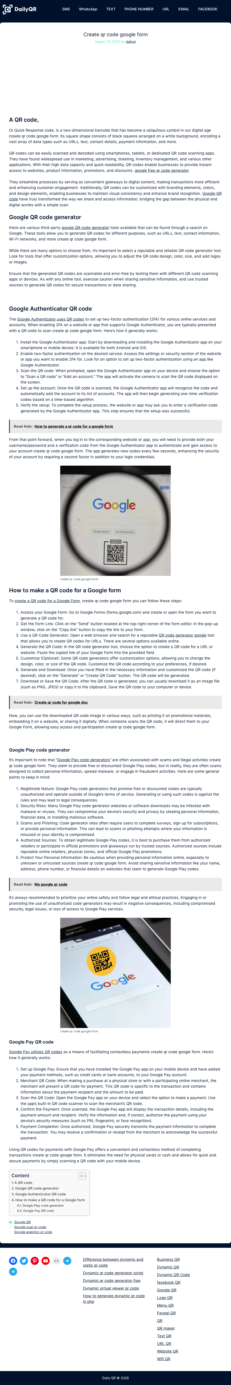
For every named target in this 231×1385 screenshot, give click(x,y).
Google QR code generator (37, 1188)
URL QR (164, 1343)
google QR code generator (85, 227)
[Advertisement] (115, 83)
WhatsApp (88, 9)
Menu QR (165, 1305)
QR (159, 1320)
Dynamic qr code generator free (112, 1280)
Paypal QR (166, 1313)
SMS (66, 9)
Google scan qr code (30, 1227)
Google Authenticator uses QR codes (50, 319)
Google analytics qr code (33, 1232)
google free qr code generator (162, 170)
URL (165, 9)
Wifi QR (163, 1359)
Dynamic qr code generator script (113, 1273)
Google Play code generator (43, 1205)
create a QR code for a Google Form (47, 601)
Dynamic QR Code (173, 1275)
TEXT (111, 9)
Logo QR (165, 1297)
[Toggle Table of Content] (80, 1176)
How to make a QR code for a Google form (50, 1200)
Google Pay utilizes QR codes (35, 1052)
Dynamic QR (168, 1267)
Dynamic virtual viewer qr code (111, 1288)
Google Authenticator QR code (40, 1194)
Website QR (167, 1351)
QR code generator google (182, 635)
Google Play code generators (83, 760)
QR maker (166, 1328)
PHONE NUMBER (139, 9)
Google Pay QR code (38, 1210)
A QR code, (23, 1183)
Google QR (22, 1222)
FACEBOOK (207, 9)
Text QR (164, 1336)
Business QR (168, 1259)
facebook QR (168, 1282)
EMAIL (183, 9)
